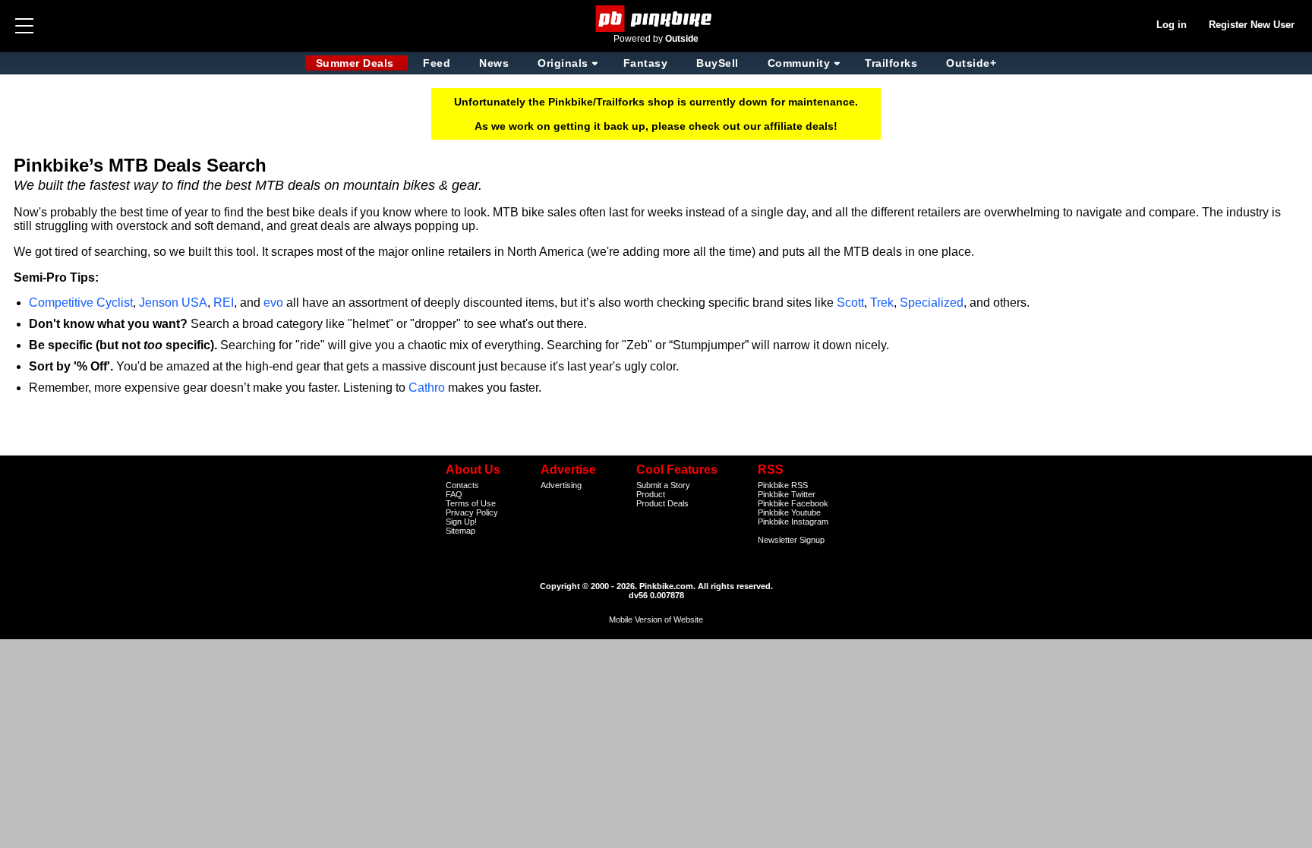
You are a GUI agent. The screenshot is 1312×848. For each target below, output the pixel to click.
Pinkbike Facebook (793, 503)
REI (223, 302)
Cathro (426, 387)
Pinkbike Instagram (793, 521)
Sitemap (460, 530)
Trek (882, 302)
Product (650, 494)
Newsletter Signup (791, 539)
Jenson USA (173, 302)
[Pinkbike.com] (656, 18)
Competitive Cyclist (81, 302)
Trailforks (891, 63)
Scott (850, 302)
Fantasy (645, 63)
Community (799, 63)
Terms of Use (471, 503)
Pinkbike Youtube (789, 512)
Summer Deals (357, 63)
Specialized (932, 302)
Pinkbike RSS (783, 485)
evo (273, 302)
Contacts (462, 485)
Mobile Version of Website (656, 619)
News (494, 63)
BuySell (717, 63)
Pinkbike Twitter (786, 494)
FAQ (454, 494)
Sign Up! (461, 521)
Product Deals (662, 503)
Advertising (561, 485)
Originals (563, 63)
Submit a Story (663, 485)
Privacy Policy (472, 512)
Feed (436, 63)
